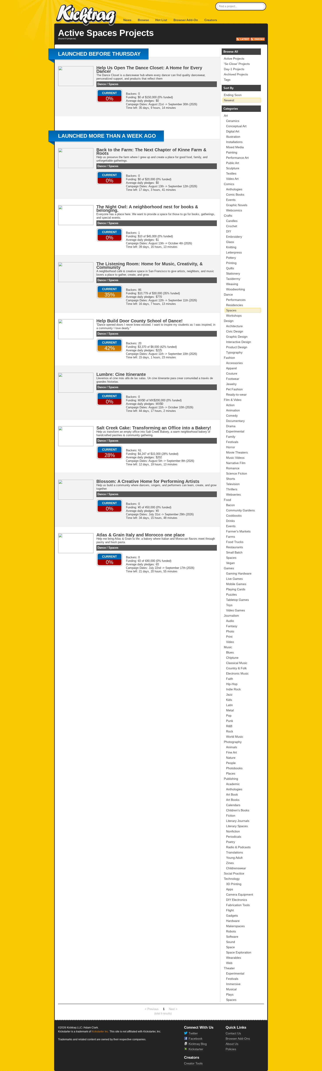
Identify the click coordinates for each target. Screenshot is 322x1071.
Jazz (229, 694)
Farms (230, 536)
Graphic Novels (236, 205)
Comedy (232, 415)
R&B (229, 726)
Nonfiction (233, 831)
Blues (230, 652)
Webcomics (234, 210)
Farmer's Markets (238, 531)
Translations (234, 852)
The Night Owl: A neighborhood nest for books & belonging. (147, 208)
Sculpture (232, 168)
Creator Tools (193, 1063)
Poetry (230, 842)
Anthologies (234, 189)
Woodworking (235, 289)
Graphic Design (237, 336)
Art (226, 115)
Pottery (231, 257)
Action (230, 405)
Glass (230, 242)
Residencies (234, 305)
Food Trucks (234, 542)
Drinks (230, 521)
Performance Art (237, 157)
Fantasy (231, 626)
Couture (231, 373)
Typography (234, 352)
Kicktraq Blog (198, 1044)
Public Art (232, 163)
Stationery (233, 273)
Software (232, 936)
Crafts (228, 215)
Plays (230, 994)
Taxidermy (233, 278)
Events (230, 200)
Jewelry (231, 384)
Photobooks (234, 768)
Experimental (235, 431)
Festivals (232, 442)
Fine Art (231, 752)
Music (228, 647)
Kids (229, 700)
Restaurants (234, 547)
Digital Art (232, 131)
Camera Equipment (239, 894)
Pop (229, 715)
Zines (230, 863)
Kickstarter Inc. (100, 1031)
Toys (229, 605)
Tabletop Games (237, 600)
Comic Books (235, 194)
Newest (229, 100)
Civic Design (234, 331)
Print (229, 636)
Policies (231, 1049)
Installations (234, 142)
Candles (231, 221)
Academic (233, 784)
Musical (231, 989)
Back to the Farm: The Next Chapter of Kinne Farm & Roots (151, 151)
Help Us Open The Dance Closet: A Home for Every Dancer (149, 69)
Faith (229, 678)
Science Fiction (236, 473)
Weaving (232, 284)
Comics (229, 184)
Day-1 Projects (234, 69)
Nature (230, 757)
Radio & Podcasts (238, 847)
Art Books (232, 799)
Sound (230, 942)
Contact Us (233, 1033)
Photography (233, 742)
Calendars (233, 805)
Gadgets (232, 915)
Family (230, 436)
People (231, 763)
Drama (230, 426)
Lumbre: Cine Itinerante (121, 374)
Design (229, 321)
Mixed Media (235, 147)
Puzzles (231, 594)
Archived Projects (236, 74)
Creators (210, 20)
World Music (234, 736)
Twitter (193, 1033)
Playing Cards (235, 589)
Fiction (230, 815)
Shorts (230, 478)
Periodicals (233, 836)
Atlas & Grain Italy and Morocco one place (140, 534)
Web (229, 963)
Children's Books (237, 810)
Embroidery (234, 236)
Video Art (232, 178)
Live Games (234, 578)
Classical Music (236, 663)
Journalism (231, 615)
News (127, 20)
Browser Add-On (185, 20)
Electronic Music (237, 673)
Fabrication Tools (238, 905)
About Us (232, 1044)
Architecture (234, 326)
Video (230, 642)
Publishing (231, 778)
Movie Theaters (237, 452)
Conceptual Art (236, 126)
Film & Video (232, 400)
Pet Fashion (234, 389)
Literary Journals (237, 821)
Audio (230, 621)
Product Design (236, 347)
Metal (230, 710)
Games (229, 568)
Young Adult (234, 857)
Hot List (161, 20)
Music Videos (235, 457)
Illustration (233, 136)
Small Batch (234, 552)
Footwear (232, 378)
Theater (229, 968)
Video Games (235, 610)
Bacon (230, 505)
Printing (231, 263)
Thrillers (231, 489)
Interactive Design (238, 342)
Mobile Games (236, 584)
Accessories (234, 363)
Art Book (232, 794)
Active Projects (234, 58)
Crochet (231, 226)
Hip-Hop (231, 684)
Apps (229, 889)
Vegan (230, 563)
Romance (232, 468)
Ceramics (232, 121)
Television (233, 484)
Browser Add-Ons (238, 1038)
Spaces (113, 84)
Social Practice (234, 873)
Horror (230, 447)
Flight (230, 910)
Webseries (233, 494)
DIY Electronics (236, 899)
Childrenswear (236, 868)
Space (230, 947)
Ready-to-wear (236, 394)
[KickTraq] (86, 15)
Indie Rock (233, 689)
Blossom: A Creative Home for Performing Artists (147, 481)
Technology (232, 878)
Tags (227, 79)
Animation (233, 410)
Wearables (233, 957)
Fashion (229, 357)
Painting (231, 152)
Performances (236, 300)
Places (230, 773)
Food (227, 500)
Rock (229, 731)
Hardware (233, 921)
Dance (101, 84)
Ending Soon (233, 95)
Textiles (231, 173)
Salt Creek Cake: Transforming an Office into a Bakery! (153, 427)
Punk (229, 721)
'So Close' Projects (237, 64)
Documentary (235, 421)
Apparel (231, 368)
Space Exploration (238, 952)
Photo (230, 631)
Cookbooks (234, 515)
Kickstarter (196, 1049)
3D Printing (233, 884)
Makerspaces (235, 926)
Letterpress (234, 252)
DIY (228, 231)
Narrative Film (236, 463)
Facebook (195, 1038)
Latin (229, 705)
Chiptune (232, 657)
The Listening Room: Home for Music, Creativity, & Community (149, 265)
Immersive (233, 984)
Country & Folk (236, 668)
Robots (231, 931)
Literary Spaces (237, 826)
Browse (143, 20)
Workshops (234, 315)
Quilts (230, 268)
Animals (231, 747)
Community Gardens (240, 510)
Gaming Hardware (238, 573)
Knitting (231, 247)
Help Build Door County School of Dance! (139, 320)
